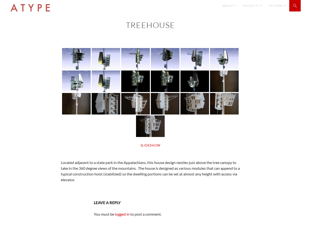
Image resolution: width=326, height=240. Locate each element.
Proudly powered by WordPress (27, 234)
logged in (122, 214)
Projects (251, 5)
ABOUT (227, 5)
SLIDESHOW (150, 145)
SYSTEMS (276, 5)
